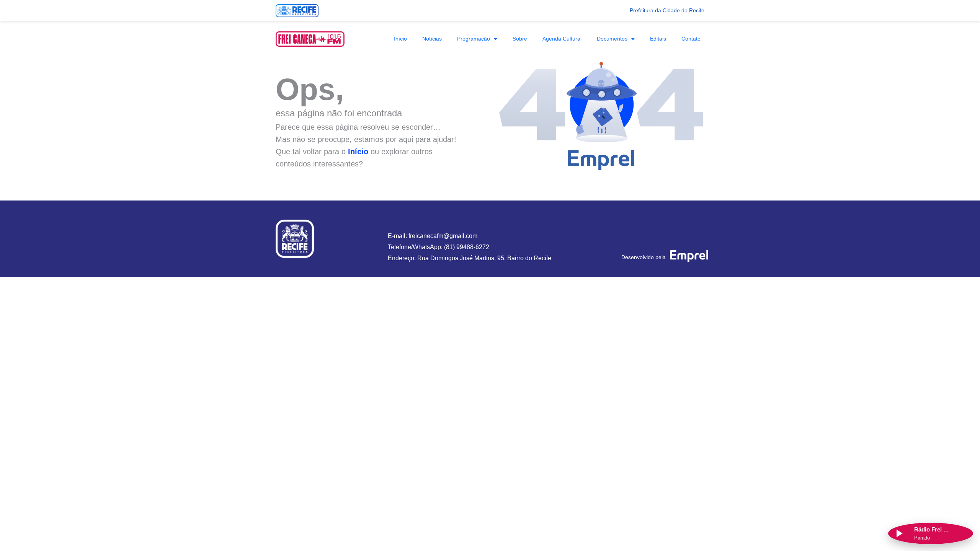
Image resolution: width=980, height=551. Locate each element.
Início (400, 39)
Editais (658, 39)
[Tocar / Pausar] (899, 533)
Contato (691, 39)
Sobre (520, 39)
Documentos (612, 39)
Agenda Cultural (561, 39)
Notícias (432, 39)
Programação (473, 39)
